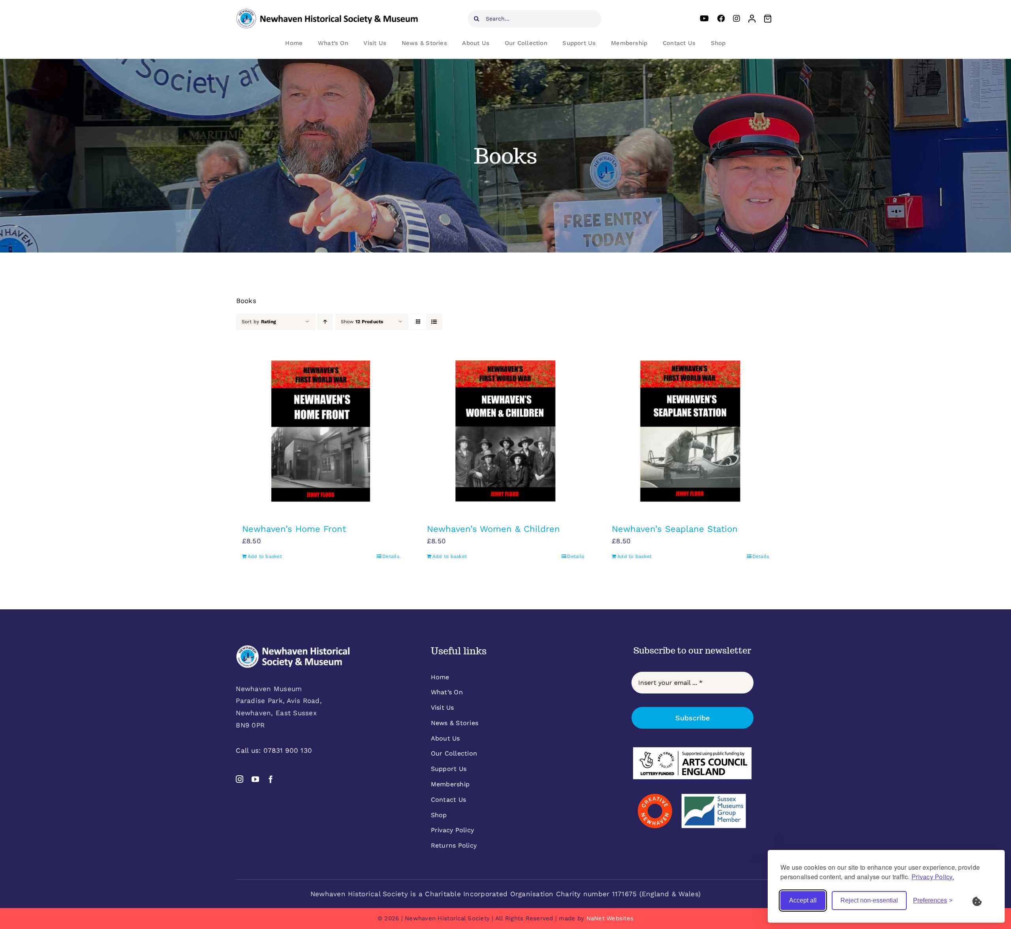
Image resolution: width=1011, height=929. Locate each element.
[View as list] (434, 322)
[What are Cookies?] (982, 901)
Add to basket (265, 556)
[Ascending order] (325, 322)
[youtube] (255, 779)
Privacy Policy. (932, 876)
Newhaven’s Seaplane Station (675, 529)
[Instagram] (736, 18)
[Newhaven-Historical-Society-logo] (327, 12)
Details (390, 556)
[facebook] (270, 779)
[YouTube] (704, 18)
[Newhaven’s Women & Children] (505, 431)
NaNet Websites (610, 918)
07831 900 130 (287, 750)
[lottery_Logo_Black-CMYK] (692, 750)
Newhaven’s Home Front (294, 529)
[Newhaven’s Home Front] (320, 431)
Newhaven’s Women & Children (493, 529)
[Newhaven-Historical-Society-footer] (293, 648)
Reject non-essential (869, 900)
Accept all (803, 900)
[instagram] (239, 779)
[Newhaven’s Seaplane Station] (690, 431)
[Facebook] (721, 18)
